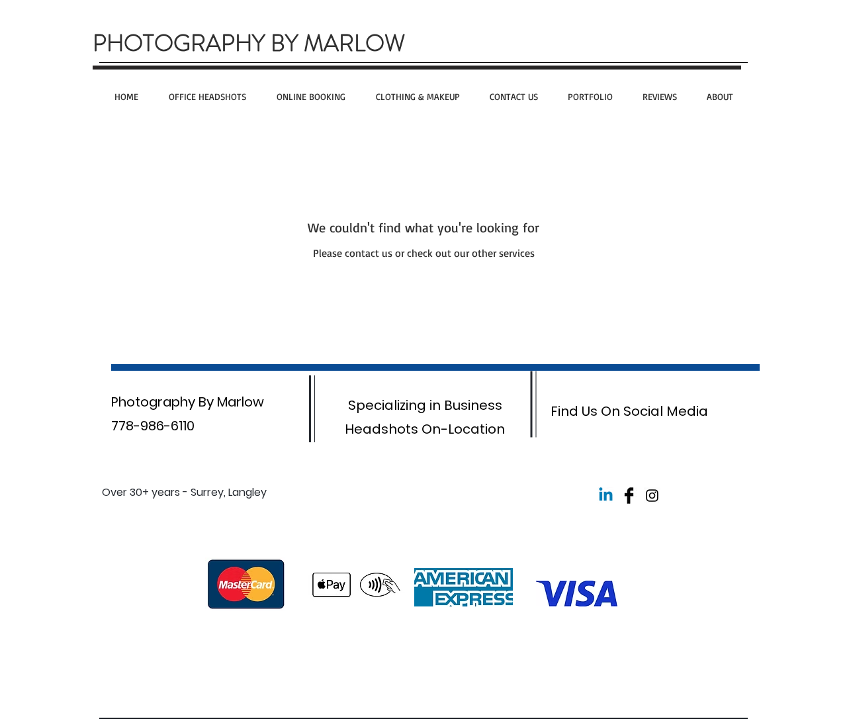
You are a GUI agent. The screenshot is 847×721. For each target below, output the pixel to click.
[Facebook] (629, 495)
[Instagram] (652, 495)
